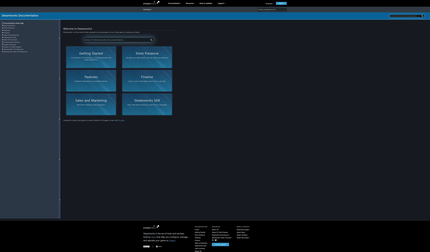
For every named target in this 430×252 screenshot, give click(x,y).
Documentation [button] (174, 3)
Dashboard (147, 9)
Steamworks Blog (242, 229)
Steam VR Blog (242, 235)
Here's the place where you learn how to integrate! (147, 102)
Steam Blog (240, 232)
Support (221, 3)
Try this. (122, 120)
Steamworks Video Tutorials (221, 238)
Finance (197, 240)
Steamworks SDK (200, 246)
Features (198, 238)
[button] (269, 3)
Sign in (281, 3)
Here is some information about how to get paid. (147, 78)
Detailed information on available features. (91, 78)
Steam (172, 240)
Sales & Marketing (201, 243)
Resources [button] (190, 3)
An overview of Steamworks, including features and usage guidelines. (91, 56)
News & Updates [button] (206, 3)
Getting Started (200, 232)
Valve (153, 237)
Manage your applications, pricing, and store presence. (147, 55)
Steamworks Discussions (220, 235)
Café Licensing (200, 248)
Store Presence (200, 235)
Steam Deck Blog (242, 238)
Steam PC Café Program (220, 232)
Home (197, 229)
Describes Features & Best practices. (91, 102)
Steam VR (215, 229)
